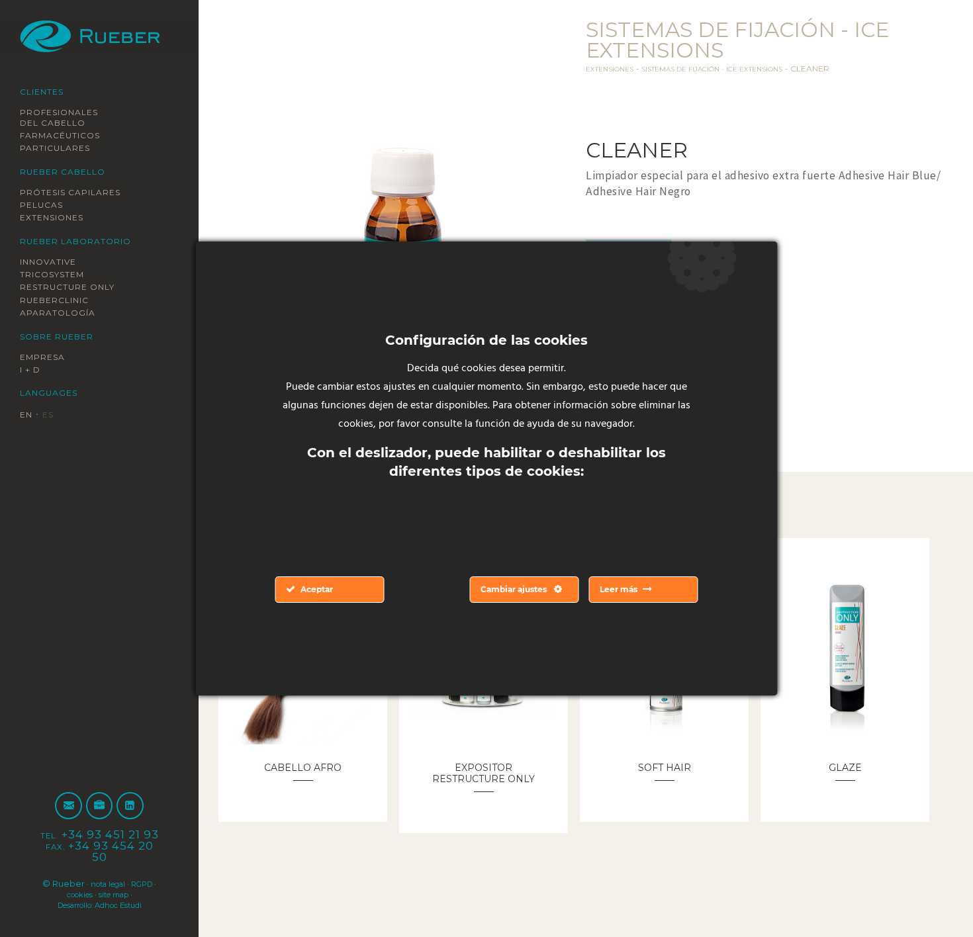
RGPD (55, 894)
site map (134, 894)
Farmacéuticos (67, 135)
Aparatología (63, 314)
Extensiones (59, 218)
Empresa (47, 357)
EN (28, 416)
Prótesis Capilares (81, 192)
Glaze (845, 767)
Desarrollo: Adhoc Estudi (99, 904)
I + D (33, 371)
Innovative (54, 262)
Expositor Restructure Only (484, 778)
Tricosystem (59, 275)
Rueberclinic (62, 300)
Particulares (62, 148)
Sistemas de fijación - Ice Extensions (733, 68)
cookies (91, 894)
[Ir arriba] (932, 896)
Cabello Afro (303, 767)
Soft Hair (664, 767)
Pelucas (45, 205)
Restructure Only (77, 288)
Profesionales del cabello (67, 117)
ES (53, 416)
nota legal (121, 883)
